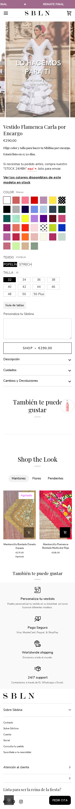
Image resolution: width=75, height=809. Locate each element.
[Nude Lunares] (7, 247)
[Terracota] (17, 201)
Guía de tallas (14, 305)
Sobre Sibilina (11, 728)
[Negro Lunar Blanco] (63, 201)
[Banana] (53, 201)
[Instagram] (21, 802)
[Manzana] (17, 247)
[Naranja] (26, 238)
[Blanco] (7, 201)
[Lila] (35, 219)
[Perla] (17, 210)
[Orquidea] (7, 238)
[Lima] (53, 228)
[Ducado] (35, 210)
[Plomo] (53, 210)
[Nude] (35, 238)
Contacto (8, 722)
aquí (30, 169)
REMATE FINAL (53, 4)
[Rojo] (26, 228)
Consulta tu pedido (13, 746)
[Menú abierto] (9, 13)
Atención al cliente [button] (16, 767)
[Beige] (44, 238)
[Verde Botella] (63, 210)
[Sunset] (26, 201)
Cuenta (7, 734)
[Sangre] (35, 201)
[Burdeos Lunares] (53, 238)
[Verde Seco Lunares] (63, 238)
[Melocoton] (17, 228)
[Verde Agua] (17, 219)
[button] (37, 778)
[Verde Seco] (34, 247)
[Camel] (26, 247)
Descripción (11, 359)
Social (6, 740)
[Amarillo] (26, 219)
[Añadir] (29, 532)
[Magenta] (17, 238)
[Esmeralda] (7, 219)
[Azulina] (63, 228)
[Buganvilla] (7, 228)
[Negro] (7, 210)
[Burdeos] (53, 219)
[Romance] (44, 201)
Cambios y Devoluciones (20, 381)
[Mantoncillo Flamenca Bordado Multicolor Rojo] (55, 514)
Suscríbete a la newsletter (17, 752)
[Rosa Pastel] (35, 228)
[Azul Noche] (26, 210)
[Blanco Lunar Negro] (44, 228)
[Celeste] (44, 210)
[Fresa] (63, 219)
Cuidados (9, 370)
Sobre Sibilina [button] (12, 710)
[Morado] (44, 219)
